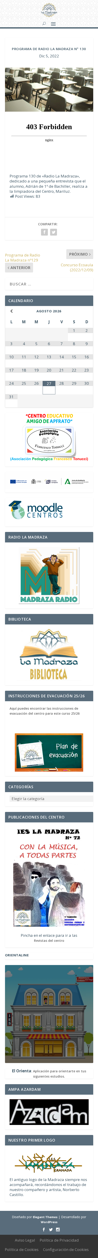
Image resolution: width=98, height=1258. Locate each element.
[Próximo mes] (86, 311)
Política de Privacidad (59, 1240)
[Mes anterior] (11, 311)
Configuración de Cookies (66, 1249)
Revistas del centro (49, 940)
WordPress (49, 1222)
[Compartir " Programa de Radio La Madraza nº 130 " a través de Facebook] (44, 232)
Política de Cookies (22, 1249)
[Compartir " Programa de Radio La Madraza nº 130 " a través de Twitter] (53, 232)
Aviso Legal (25, 1240)
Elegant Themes (45, 1217)
